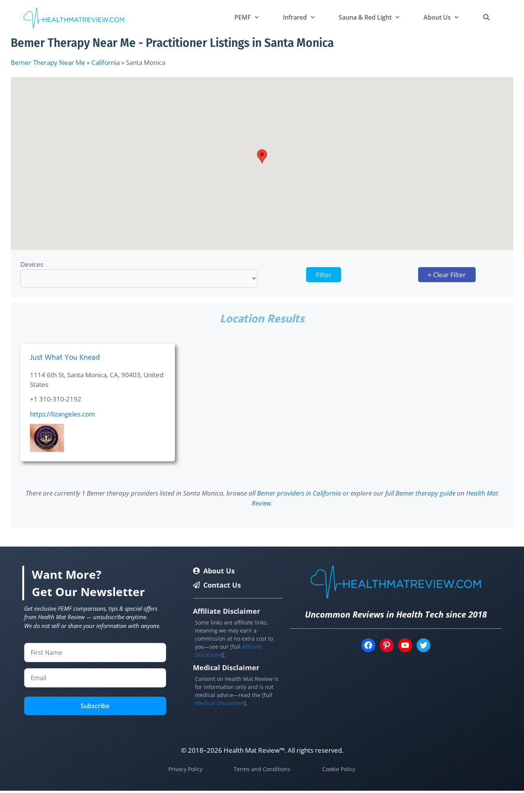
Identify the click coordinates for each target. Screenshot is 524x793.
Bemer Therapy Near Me (48, 62)
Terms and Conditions (262, 769)
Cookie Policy (338, 769)
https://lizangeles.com (62, 414)
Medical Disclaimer (219, 703)
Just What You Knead (65, 358)
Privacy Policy (185, 769)
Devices (31, 264)
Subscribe (95, 706)
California (105, 62)
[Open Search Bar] (486, 17)
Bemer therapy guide (425, 493)
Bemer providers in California (299, 493)
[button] (262, 156)
